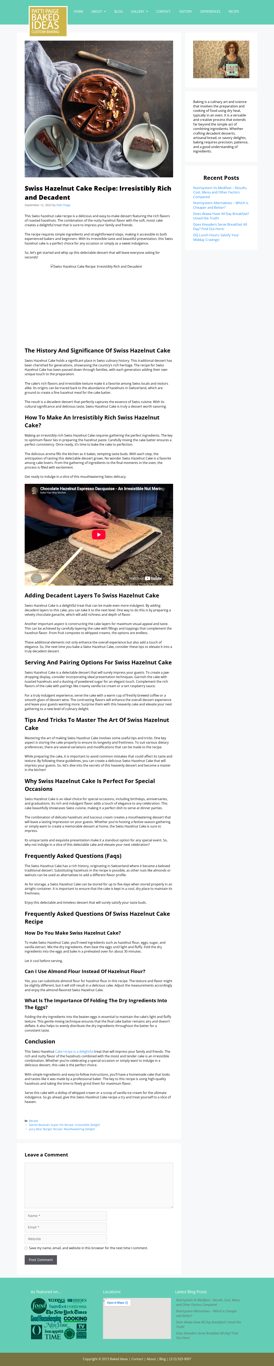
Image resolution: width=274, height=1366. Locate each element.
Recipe (234, 11)
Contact (163, 11)
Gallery (137, 11)
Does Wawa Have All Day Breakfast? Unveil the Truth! (221, 215)
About (96, 11)
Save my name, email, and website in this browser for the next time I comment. (88, 1248)
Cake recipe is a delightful (74, 1051)
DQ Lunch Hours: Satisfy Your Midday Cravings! (216, 237)
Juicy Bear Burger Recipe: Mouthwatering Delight (62, 1129)
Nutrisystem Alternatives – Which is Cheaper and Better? (220, 205)
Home (78, 11)
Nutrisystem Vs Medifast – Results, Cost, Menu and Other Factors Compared (220, 192)
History (185, 11)
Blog (118, 11)
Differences (210, 11)
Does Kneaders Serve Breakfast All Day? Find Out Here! (220, 226)
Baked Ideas (119, 1359)
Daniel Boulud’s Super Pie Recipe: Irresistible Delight (64, 1125)
